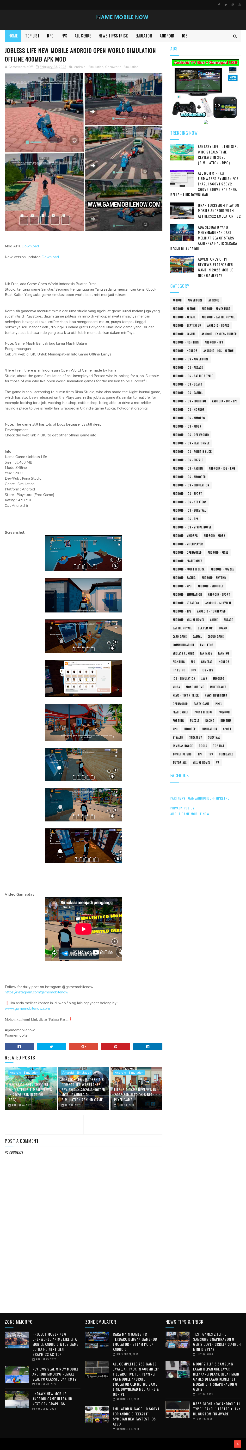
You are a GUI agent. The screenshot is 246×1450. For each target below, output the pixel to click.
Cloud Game (216, 636)
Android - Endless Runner (219, 334)
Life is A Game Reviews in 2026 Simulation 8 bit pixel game (135, 1094)
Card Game (180, 636)
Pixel (218, 704)
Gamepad (207, 662)
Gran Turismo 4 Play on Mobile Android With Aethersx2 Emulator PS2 (219, 210)
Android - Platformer (188, 561)
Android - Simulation (88, 67)
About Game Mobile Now (189, 813)
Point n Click (204, 712)
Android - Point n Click (189, 569)
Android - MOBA (214, 536)
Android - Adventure (216, 309)
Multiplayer (218, 687)
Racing (210, 720)
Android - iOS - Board (187, 384)
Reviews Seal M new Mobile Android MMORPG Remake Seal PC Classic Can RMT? (55, 1374)
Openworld (113, 67)
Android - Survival (218, 603)
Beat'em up (205, 628)
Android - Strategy (186, 603)
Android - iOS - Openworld (191, 435)
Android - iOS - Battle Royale (193, 376)
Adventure (195, 300)
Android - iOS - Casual (188, 393)
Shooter (190, 729)
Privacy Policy (182, 807)
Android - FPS (214, 342)
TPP (200, 754)
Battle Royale (182, 628)
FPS (64, 36)
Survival (214, 737)
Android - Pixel (218, 552)
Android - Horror (185, 351)
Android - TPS (182, 611)
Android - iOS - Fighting (189, 401)
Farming (223, 653)
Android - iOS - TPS (185, 519)
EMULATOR (143, 36)
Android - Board (218, 325)
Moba (176, 687)
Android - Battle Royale (218, 317)
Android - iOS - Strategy (190, 502)
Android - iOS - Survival (189, 510)
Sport (227, 729)
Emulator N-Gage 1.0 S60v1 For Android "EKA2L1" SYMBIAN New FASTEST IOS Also (136, 1416)
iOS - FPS (207, 670)
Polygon (224, 712)
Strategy (195, 737)
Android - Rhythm (214, 578)
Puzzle (194, 720)
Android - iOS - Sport (187, 494)
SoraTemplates (6, 1444)
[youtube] (240, 5)
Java (204, 678)
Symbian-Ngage (183, 746)
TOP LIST (32, 36)
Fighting (179, 662)
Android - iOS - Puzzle (188, 460)
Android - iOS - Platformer (191, 443)
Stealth (178, 737)
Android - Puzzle (222, 569)
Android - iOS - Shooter (189, 477)
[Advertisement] (83, 1269)
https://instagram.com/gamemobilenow (36, 992)
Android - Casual (184, 334)
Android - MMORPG (185, 536)
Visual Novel (201, 763)
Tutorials (180, 763)
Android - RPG (182, 586)
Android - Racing (184, 578)
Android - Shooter (211, 586)
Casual (197, 636)
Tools (203, 746)
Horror (224, 662)
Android (214, 300)
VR (218, 763)
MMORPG (218, 678)
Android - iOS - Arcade (188, 367)
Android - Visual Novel (188, 620)
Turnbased (226, 754)
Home (13, 36)
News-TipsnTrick (216, 695)
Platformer (181, 712)
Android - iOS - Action (218, 351)
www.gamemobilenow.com (27, 1008)
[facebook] (218, 5)
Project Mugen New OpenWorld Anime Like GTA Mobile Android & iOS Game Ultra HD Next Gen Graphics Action (55, 1344)
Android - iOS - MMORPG (189, 418)
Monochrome (195, 687)
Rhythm (226, 720)
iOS (193, 670)
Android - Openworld (187, 552)
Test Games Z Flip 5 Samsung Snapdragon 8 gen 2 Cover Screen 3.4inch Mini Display (217, 1341)
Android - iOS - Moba (187, 426)
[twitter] (226, 5)
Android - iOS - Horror (189, 409)
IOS (185, 36)
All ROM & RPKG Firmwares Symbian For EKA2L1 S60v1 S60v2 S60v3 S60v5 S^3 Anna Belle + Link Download (204, 183)
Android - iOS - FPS (224, 401)
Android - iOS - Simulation (191, 485)
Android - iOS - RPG (222, 468)
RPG (50, 36)
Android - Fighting (186, 342)
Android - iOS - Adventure (191, 359)
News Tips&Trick (113, 36)
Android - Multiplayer (188, 544)
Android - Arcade (184, 317)
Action (177, 300)
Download (30, 246)
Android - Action (184, 309)
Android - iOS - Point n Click (192, 451)
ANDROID (167, 36)
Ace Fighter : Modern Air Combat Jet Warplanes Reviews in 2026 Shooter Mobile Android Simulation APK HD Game (83, 1089)
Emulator (207, 645)
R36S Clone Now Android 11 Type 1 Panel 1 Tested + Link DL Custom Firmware (216, 1408)
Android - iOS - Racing (188, 468)
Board (223, 628)
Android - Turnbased (211, 611)
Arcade (228, 620)
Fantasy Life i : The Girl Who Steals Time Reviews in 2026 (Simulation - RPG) (30, 1092)
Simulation (130, 67)
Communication (183, 645)
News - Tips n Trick (186, 695)
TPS (210, 754)
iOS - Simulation (184, 678)
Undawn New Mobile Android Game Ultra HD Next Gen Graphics (52, 1398)
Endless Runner (183, 653)
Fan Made (206, 653)
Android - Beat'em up (187, 325)
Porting (178, 720)
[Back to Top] (237, 1444)
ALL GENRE (83, 36)
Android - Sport (219, 594)
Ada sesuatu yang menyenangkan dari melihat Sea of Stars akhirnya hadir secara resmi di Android (203, 237)
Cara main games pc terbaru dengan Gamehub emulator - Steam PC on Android (135, 1341)
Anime (214, 620)
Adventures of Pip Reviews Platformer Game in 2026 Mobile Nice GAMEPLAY (215, 267)
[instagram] (233, 5)
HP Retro (179, 670)
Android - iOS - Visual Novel (192, 527)
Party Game (201, 704)
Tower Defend (182, 754)
